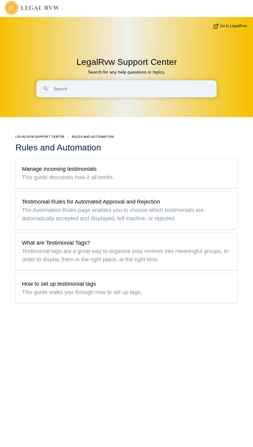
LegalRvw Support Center (127, 62)
